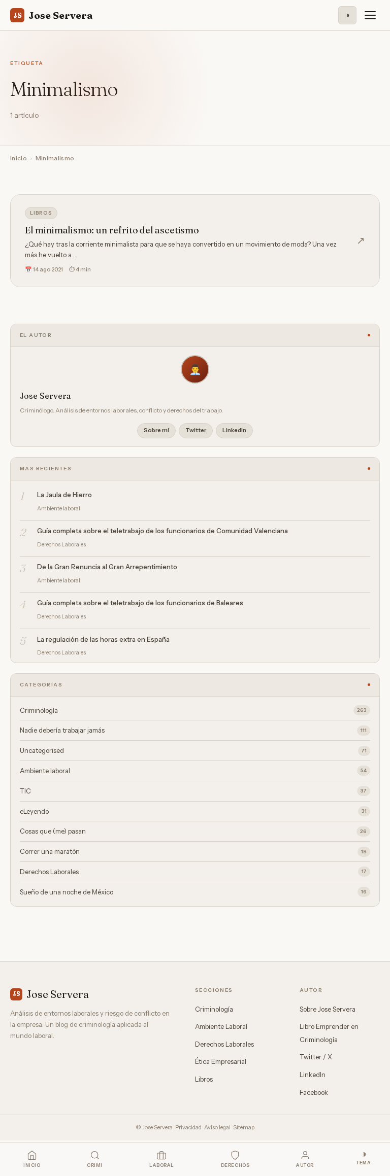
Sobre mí (156, 430)
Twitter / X (316, 1057)
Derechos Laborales (193, 872)
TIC (193, 791)
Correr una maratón (193, 851)
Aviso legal (217, 1127)
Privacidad (188, 1127)
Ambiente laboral (193, 771)
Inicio (18, 158)
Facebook (314, 1092)
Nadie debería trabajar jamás (193, 730)
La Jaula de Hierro (64, 495)
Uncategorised (193, 750)
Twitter (195, 430)
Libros (41, 213)
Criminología (193, 710)
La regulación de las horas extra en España (103, 639)
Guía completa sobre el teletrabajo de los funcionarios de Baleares (140, 603)
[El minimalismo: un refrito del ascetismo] (195, 241)
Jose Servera (53, 15)
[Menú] (370, 15)
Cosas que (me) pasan (193, 831)
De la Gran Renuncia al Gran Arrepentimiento (107, 567)
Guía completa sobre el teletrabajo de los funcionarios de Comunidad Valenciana (162, 531)
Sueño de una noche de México (193, 892)
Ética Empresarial (220, 1061)
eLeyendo (193, 811)
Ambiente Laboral (221, 1026)
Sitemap (243, 1127)
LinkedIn (234, 430)
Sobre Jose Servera (327, 1009)
